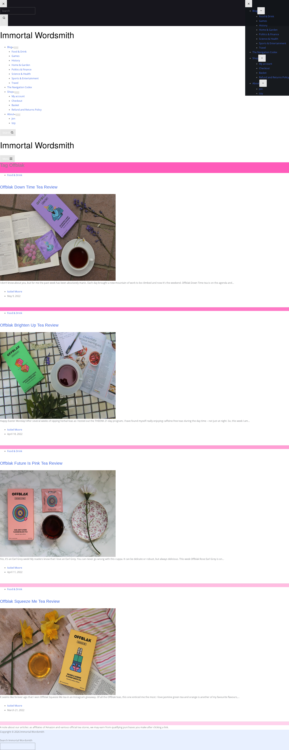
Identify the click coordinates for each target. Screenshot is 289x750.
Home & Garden (21, 65)
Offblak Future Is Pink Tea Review (31, 463)
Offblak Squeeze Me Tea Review (30, 601)
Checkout (17, 100)
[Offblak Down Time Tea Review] (58, 237)
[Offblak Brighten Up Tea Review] (58, 375)
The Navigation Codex (19, 87)
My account (18, 96)
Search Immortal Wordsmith (16, 740)
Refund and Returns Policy (27, 109)
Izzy (14, 123)
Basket (15, 105)
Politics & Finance (21, 69)
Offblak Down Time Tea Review (28, 187)
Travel (15, 83)
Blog (9, 47)
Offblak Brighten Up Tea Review (29, 325)
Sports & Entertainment (25, 78)
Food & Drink (19, 51)
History (16, 60)
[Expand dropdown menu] (16, 47)
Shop (10, 91)
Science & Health (21, 74)
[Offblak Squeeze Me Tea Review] (58, 651)
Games (16, 56)
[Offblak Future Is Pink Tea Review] (58, 513)
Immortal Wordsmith (37, 35)
